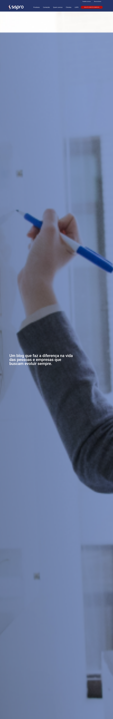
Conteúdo (46, 7)
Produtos (36, 7)
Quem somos (58, 7)
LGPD (77, 7)
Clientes (68, 7)
